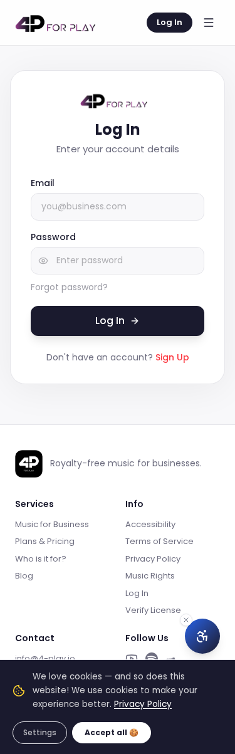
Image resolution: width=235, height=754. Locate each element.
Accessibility (150, 524)
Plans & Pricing (45, 541)
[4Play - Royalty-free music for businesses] (60, 22)
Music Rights (150, 576)
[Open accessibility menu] (202, 636)
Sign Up (172, 357)
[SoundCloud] (171, 658)
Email (43, 183)
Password (53, 237)
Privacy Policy (152, 559)
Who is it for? (40, 559)
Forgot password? (69, 287)
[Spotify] (151, 658)
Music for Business (52, 524)
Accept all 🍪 (111, 732)
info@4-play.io (45, 658)
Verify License (153, 610)
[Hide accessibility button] (186, 620)
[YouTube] (131, 658)
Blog (24, 576)
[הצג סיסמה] (43, 261)
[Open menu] (208, 22)
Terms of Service (159, 541)
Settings (39, 732)
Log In (169, 22)
